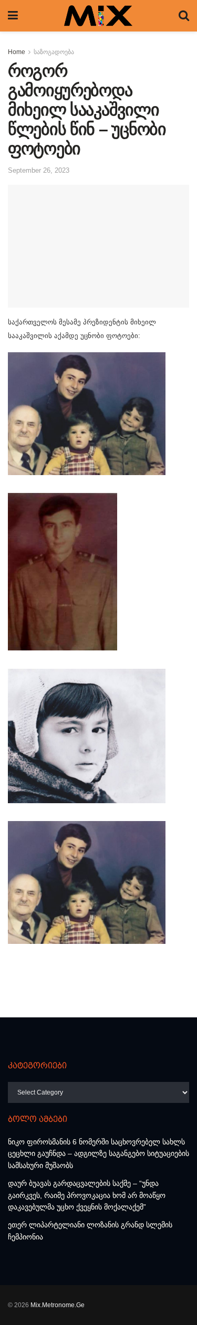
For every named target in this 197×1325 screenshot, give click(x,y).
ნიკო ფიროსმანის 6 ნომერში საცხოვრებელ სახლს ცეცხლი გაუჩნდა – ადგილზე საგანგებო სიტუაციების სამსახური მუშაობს (98, 1154)
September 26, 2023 (38, 170)
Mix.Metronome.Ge (57, 1305)
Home (16, 52)
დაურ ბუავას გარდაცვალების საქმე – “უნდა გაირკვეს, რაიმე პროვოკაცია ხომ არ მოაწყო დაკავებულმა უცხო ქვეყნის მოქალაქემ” (86, 1195)
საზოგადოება (54, 52)
